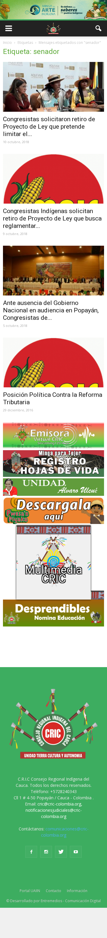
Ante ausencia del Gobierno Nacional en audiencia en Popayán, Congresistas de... (51, 310)
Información (77, 890)
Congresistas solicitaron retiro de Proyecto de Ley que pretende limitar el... (49, 127)
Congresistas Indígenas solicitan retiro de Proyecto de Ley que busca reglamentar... (52, 218)
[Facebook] (31, 852)
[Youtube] (76, 852)
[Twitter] (61, 852)
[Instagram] (46, 852)
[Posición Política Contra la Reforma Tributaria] (53, 362)
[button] (98, 28)
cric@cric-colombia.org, (59, 804)
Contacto (53, 890)
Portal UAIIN (30, 890)
